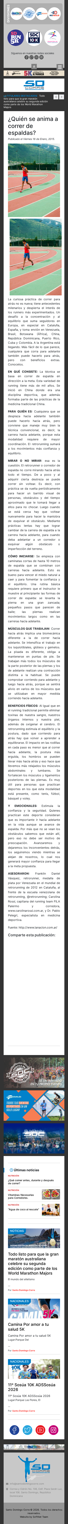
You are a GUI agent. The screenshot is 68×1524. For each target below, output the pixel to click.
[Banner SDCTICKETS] (34, 1042)
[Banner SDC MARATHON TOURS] (34, 1075)
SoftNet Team (40, 1453)
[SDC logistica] (34, 1009)
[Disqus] (34, 934)
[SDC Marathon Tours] (34, 1384)
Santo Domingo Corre (23, 1227)
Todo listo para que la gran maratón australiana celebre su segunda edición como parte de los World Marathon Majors (33, 1200)
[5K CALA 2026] (34, 10)
